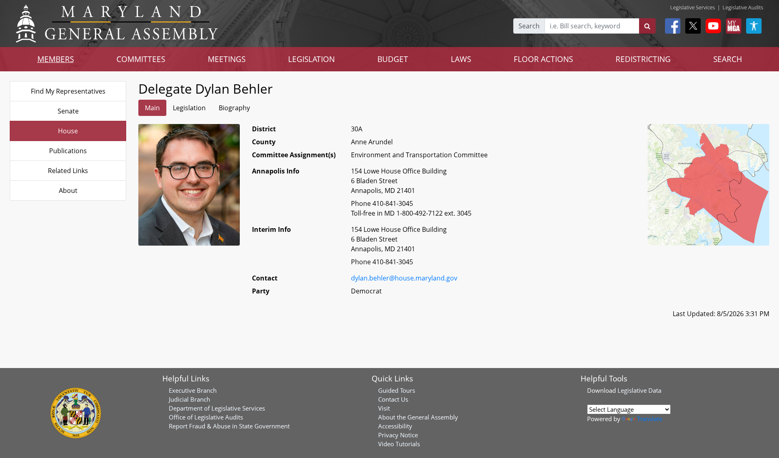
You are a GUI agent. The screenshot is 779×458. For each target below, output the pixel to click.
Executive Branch (193, 390)
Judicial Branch (189, 399)
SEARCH (727, 59)
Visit (384, 408)
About (68, 190)
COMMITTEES (140, 59)
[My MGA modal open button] (732, 26)
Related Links (68, 170)
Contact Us (393, 399)
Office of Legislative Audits (206, 417)
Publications (68, 150)
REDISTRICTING (643, 59)
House (68, 130)
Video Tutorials (399, 444)
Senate (68, 111)
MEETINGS (226, 59)
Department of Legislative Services (217, 408)
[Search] (647, 26)
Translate (649, 419)
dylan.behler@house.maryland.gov (404, 278)
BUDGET (392, 59)
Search (529, 25)
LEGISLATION (311, 59)
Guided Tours (396, 390)
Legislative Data (639, 390)
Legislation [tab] (189, 107)
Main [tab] (152, 107)
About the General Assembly (418, 417)
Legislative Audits (743, 7)
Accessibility (395, 426)
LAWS (461, 59)
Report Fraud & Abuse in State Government (229, 426)
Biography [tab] (234, 107)
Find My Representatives (68, 91)
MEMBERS (55, 59)
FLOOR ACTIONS (543, 59)
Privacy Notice (398, 435)
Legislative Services (692, 7)
